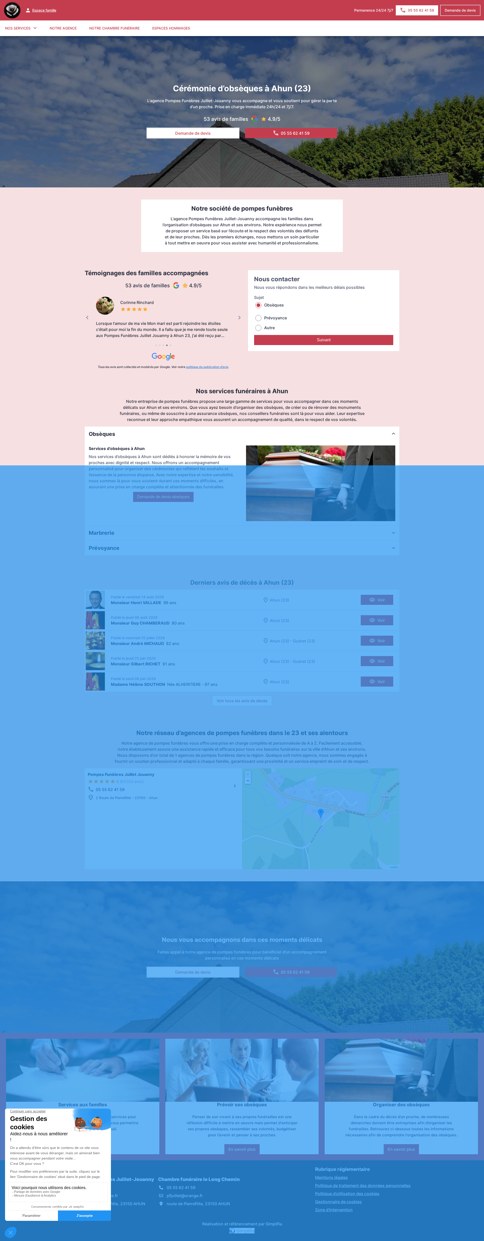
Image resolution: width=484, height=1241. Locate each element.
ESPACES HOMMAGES (171, 28)
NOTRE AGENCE (63, 28)
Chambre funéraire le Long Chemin (199, 1179)
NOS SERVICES (18, 28)
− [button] (248, 780)
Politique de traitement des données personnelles (363, 1185)
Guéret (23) (304, 640)
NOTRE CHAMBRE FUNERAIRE (114, 28)
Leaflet (393, 867)
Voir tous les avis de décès (242, 700)
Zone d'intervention (334, 1209)
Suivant (323, 340)
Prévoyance (275, 317)
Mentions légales (331, 1177)
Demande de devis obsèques (163, 497)
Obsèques (274, 304)
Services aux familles (82, 1105)
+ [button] (248, 774)
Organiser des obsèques (401, 1105)
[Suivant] (239, 318)
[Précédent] (87, 318)
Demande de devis (460, 10)
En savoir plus (244, 1150)
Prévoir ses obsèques (242, 1105)
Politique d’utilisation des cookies (347, 1193)
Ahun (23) (279, 600)
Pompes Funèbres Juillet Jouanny (121, 774)
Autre (269, 327)
